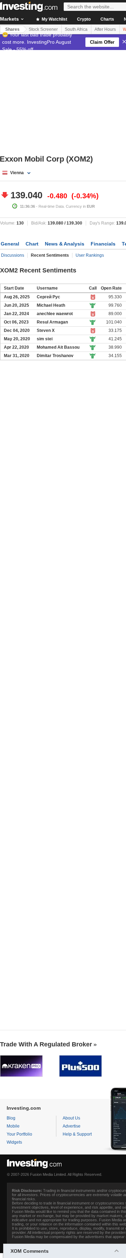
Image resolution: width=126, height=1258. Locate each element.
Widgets (14, 1142)
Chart (32, 244)
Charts (107, 19)
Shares (12, 29)
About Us (71, 1118)
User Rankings (90, 255)
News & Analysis (64, 244)
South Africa (76, 29)
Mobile (13, 1126)
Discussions (12, 255)
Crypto (84, 19)
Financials (103, 244)
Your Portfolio (19, 1134)
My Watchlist (54, 19)
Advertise (71, 1126)
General (10, 244)
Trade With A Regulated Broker (46, 1044)
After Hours (105, 29)
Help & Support (77, 1134)
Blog (11, 1118)
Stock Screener (43, 29)
